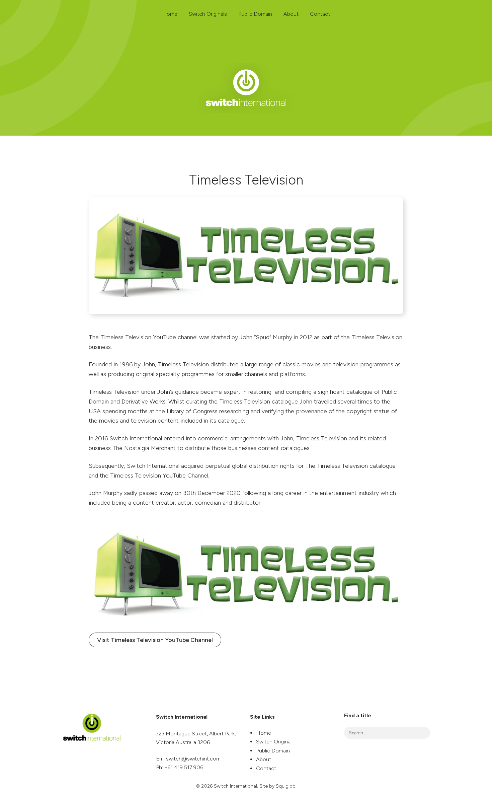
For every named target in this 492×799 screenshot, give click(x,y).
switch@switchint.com (193, 758)
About (291, 14)
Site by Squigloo (277, 786)
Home (169, 14)
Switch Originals (208, 14)
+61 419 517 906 (183, 767)
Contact (320, 14)
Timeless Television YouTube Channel (159, 475)
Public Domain (255, 14)
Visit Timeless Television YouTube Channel (155, 640)
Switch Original (274, 741)
